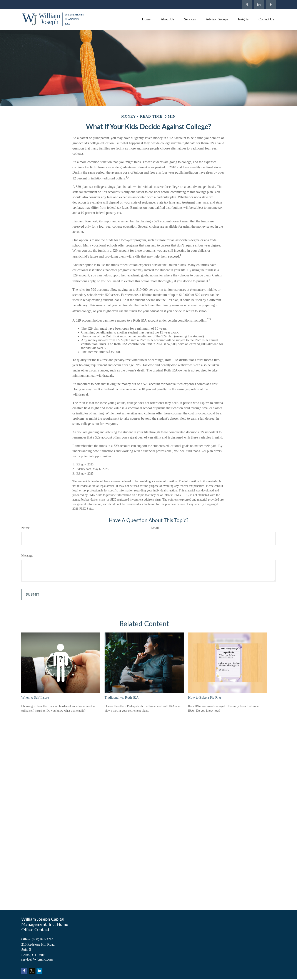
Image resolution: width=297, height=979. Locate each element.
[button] (146, 19)
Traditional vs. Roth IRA (122, 697)
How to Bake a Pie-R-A (204, 697)
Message (27, 555)
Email (155, 528)
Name (25, 528)
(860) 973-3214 (42, 939)
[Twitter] (247, 4)
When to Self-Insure (35, 697)
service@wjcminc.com (37, 959)
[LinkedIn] (259, 4)
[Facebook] (271, 4)
